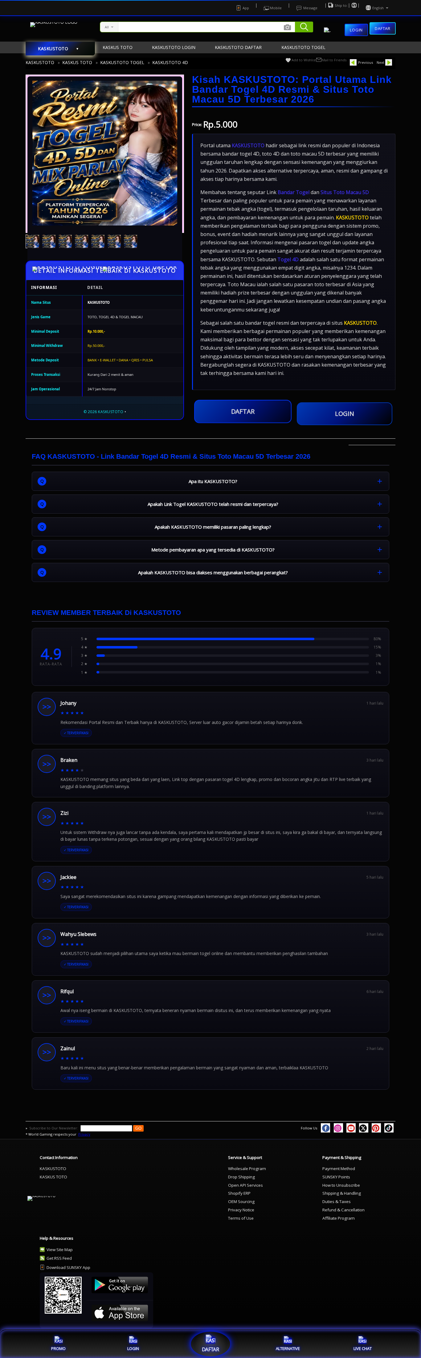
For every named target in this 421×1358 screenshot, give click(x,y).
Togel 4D (288, 259)
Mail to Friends (334, 60)
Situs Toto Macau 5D (345, 192)
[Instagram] (338, 1127)
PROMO (58, 1348)
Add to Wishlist (304, 60)
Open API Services (245, 1185)
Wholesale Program (247, 1168)
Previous (365, 62)
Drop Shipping (241, 1177)
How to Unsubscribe (341, 1185)
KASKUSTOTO (40, 62)
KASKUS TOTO (77, 62)
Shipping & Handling (341, 1193)
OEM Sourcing (241, 1201)
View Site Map (60, 1249)
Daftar (382, 28)
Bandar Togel (293, 192)
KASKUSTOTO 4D (170, 62)
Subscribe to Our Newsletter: (54, 1128)
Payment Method (338, 1168)
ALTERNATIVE (288, 1348)
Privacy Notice (241, 1210)
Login (356, 30)
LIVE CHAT (363, 1348)
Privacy (84, 1134)
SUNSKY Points (336, 1177)
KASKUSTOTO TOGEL (122, 62)
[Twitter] (363, 1127)
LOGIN (344, 413)
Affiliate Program (338, 1218)
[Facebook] (325, 1127)
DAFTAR (243, 412)
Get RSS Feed (59, 1258)
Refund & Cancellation (343, 1210)
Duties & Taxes (336, 1201)
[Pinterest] (376, 1127)
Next (380, 62)
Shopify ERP (239, 1193)
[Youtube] (351, 1127)
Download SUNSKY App (68, 1267)
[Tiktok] (389, 1127)
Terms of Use (241, 1218)
